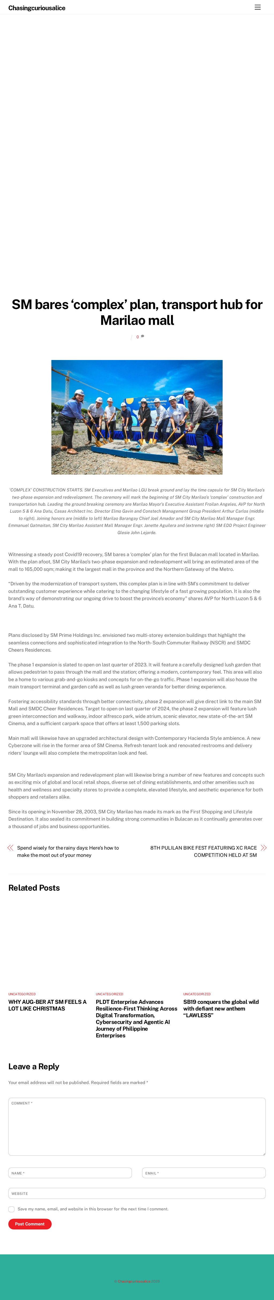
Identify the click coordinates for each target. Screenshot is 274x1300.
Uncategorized (22, 994)
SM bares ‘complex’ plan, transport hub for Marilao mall (137, 312)
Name (18, 1173)
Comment (22, 1103)
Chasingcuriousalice (134, 1281)
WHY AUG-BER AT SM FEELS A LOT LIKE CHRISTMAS (47, 1005)
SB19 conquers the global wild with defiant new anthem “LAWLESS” (221, 1008)
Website (20, 1194)
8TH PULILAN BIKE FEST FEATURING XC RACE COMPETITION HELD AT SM (203, 851)
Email (152, 1173)
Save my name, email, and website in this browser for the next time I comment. (93, 1209)
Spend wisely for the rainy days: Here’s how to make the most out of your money (68, 851)
